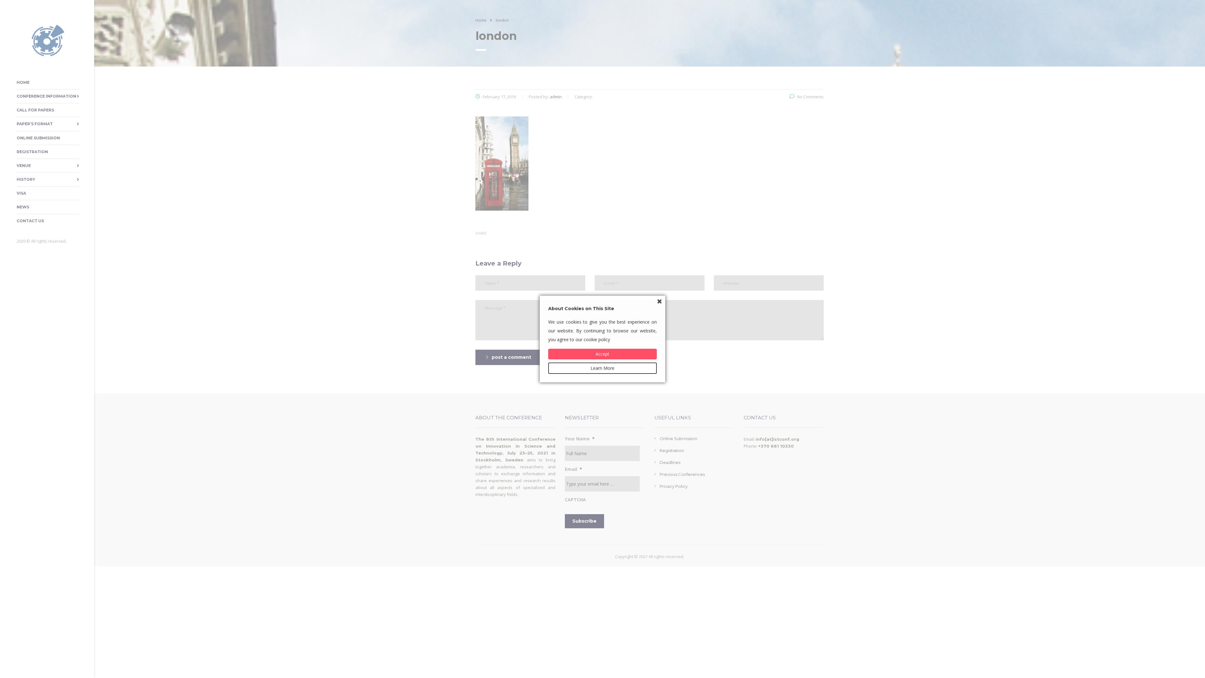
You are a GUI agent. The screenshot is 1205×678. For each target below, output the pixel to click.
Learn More (602, 368)
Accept (602, 354)
